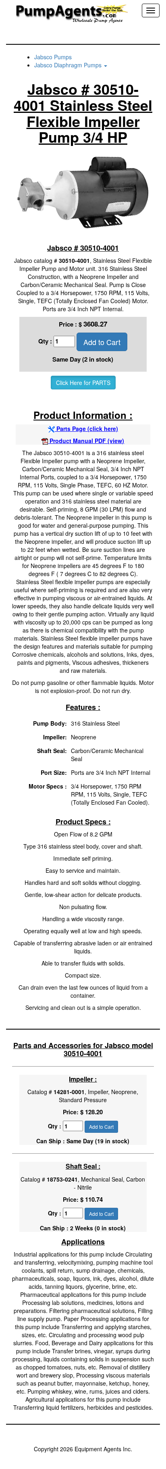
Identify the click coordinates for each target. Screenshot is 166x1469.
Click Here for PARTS (83, 383)
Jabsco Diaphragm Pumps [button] (68, 65)
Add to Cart (101, 342)
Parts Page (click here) (86, 428)
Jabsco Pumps (53, 57)
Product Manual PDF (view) (86, 441)
